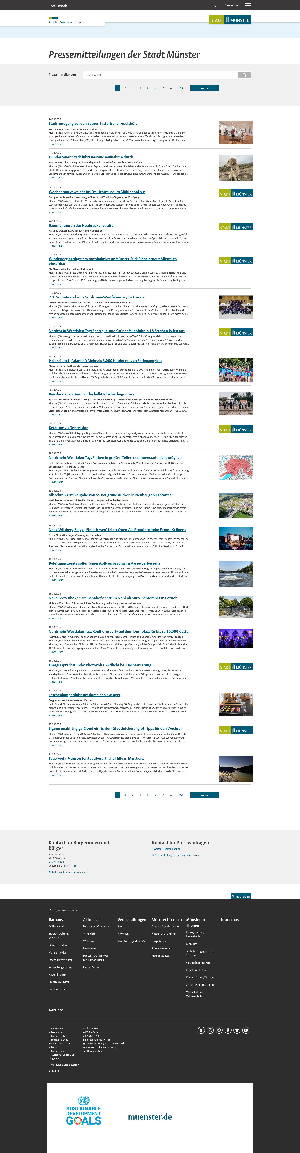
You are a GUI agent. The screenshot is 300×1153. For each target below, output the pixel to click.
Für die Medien (92, 967)
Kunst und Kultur (196, 970)
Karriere (56, 1010)
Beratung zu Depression (68, 427)
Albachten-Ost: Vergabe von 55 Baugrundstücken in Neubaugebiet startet (110, 495)
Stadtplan (56, 1071)
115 (74, 865)
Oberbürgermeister (60, 959)
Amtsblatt (89, 933)
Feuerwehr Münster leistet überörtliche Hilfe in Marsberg (96, 758)
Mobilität (191, 943)
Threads (228, 1030)
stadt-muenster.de (66, 910)
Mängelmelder (57, 952)
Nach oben (243, 896)
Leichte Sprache (59, 1039)
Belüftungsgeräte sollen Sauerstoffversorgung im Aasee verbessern (104, 563)
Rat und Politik (57, 974)
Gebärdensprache (60, 1043)
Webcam (88, 941)
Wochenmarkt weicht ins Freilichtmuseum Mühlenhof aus (97, 191)
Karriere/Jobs (58, 1051)
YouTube (245, 1030)
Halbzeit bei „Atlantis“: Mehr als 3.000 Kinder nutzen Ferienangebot (105, 360)
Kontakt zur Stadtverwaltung (100, 1047)
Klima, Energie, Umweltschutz (195, 934)
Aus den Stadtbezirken (165, 926)
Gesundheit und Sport (199, 962)
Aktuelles (91, 919)
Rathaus (56, 919)
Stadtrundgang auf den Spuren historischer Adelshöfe (93, 123)
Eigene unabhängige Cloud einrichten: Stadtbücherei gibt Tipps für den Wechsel (115, 728)
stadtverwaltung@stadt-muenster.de (71, 871)
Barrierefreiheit (58, 989)
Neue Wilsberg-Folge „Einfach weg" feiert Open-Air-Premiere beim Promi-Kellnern (117, 529)
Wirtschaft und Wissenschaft (195, 994)
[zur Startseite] (230, 19)
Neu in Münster (161, 955)
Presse (54, 1047)
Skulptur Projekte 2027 (131, 941)
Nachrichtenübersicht (96, 926)
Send (120, 926)
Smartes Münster (59, 982)
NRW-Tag (123, 933)
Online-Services (58, 926)
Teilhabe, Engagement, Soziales (199, 953)
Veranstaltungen (132, 919)
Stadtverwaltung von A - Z (59, 935)
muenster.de (58, 5)
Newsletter (89, 948)
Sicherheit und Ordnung (200, 984)
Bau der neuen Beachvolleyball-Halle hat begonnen (91, 394)
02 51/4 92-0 (58, 861)
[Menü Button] (248, 5)
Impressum (57, 1028)
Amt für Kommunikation (167, 848)
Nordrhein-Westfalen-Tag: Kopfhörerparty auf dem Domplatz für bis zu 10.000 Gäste (118, 631)
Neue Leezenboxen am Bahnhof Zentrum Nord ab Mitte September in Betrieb (113, 598)
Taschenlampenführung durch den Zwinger (84, 695)
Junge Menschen (161, 941)
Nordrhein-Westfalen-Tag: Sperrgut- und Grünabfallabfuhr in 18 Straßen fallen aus (117, 330)
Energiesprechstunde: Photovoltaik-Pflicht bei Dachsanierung (100, 665)
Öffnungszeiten (58, 945)
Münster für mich (167, 919)
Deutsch (230, 5)
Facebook (219, 1030)
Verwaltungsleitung (60, 967)
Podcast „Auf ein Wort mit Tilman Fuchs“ (96, 957)
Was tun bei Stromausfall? (65, 1064)
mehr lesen (57, 143)
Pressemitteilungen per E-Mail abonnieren (177, 855)
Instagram (210, 1030)
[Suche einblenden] (214, 5)
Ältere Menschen (162, 948)
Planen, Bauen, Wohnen (200, 977)
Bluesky (236, 1030)
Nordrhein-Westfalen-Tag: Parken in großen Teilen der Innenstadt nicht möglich (115, 457)
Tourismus (230, 919)
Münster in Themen (195, 922)
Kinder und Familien (164, 933)
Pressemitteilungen (62, 74)
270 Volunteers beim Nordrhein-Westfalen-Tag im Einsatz (97, 297)
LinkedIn (201, 1030)
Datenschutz (58, 1032)
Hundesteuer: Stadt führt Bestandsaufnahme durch (91, 157)
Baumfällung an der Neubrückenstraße (81, 225)
